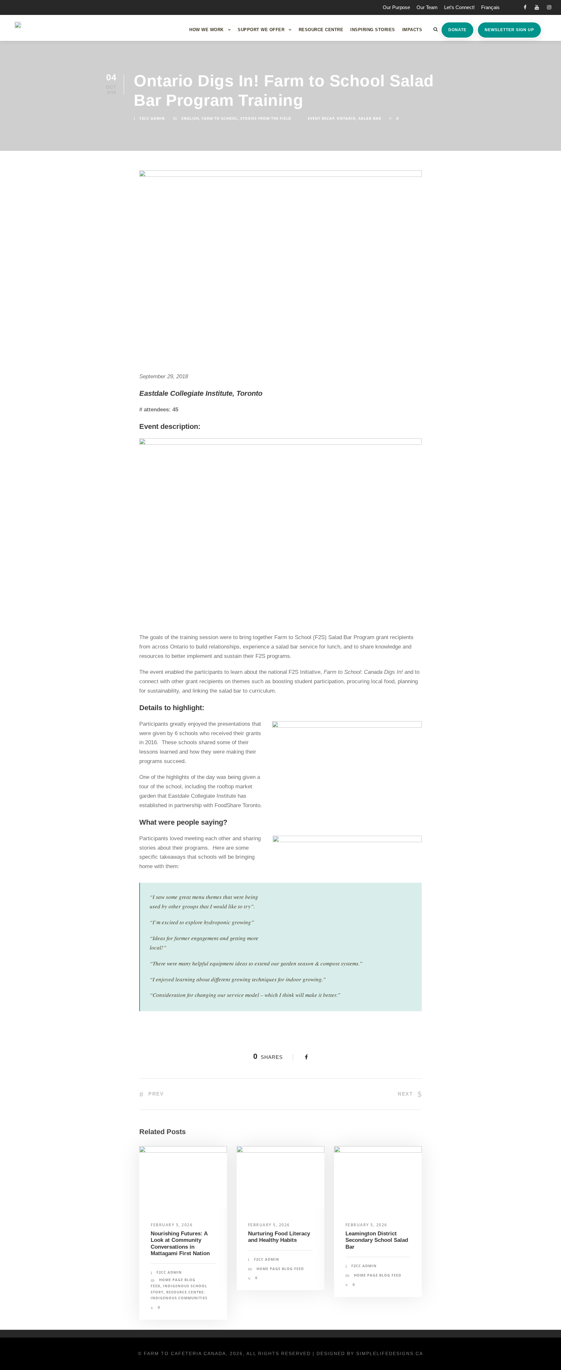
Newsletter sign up (509, 30)
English (190, 118)
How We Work (206, 29)
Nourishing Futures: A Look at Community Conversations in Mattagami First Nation (180, 1243)
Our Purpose (396, 7)
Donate (457, 30)
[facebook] (525, 7)
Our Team (427, 7)
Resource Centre (321, 29)
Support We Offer (261, 29)
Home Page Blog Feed (280, 1268)
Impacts (412, 29)
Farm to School (220, 118)
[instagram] (549, 7)
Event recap (321, 118)
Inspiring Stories (372, 29)
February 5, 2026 (172, 1225)
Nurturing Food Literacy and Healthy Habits (279, 1237)
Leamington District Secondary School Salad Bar (376, 1240)
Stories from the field (265, 118)
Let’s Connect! (459, 7)
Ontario (346, 118)
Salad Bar (369, 118)
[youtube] (537, 7)
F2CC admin (152, 118)
